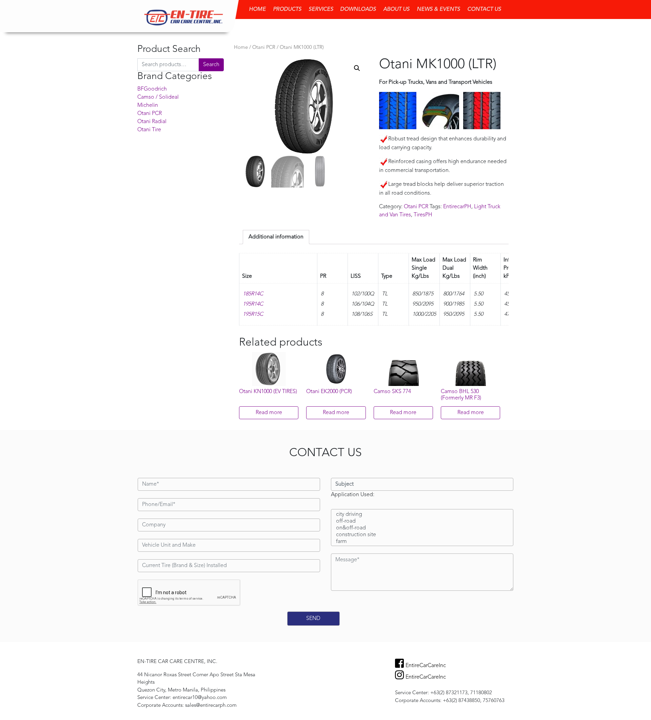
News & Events (438, 9)
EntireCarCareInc (426, 665)
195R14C (253, 304)
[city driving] (422, 514)
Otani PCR (149, 113)
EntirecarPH (457, 207)
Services (321, 9)
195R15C (253, 314)
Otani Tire (149, 130)
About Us (396, 9)
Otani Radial (151, 121)
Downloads (358, 9)
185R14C (253, 294)
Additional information (276, 237)
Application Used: (352, 495)
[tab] (276, 237)
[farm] (422, 542)
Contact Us (484, 9)
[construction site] (422, 535)
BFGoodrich (152, 89)
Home (257, 9)
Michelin (147, 105)
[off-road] (422, 521)
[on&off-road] (422, 528)
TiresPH (423, 215)
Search (211, 64)
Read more (269, 412)
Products (287, 9)
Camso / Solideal (158, 97)
